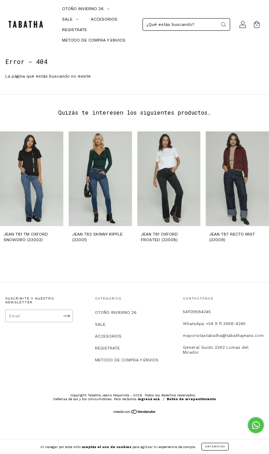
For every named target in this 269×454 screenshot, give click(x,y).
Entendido (215, 446)
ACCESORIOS (104, 19)
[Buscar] (223, 24)
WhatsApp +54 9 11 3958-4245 (214, 323)
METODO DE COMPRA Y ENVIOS (93, 40)
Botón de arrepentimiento (191, 399)
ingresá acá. (149, 399)
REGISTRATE (74, 29)
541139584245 (197, 311)
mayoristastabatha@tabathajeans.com (223, 335)
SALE (68, 19)
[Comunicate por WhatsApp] (256, 425)
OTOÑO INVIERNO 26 (83, 8)
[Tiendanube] (135, 412)
